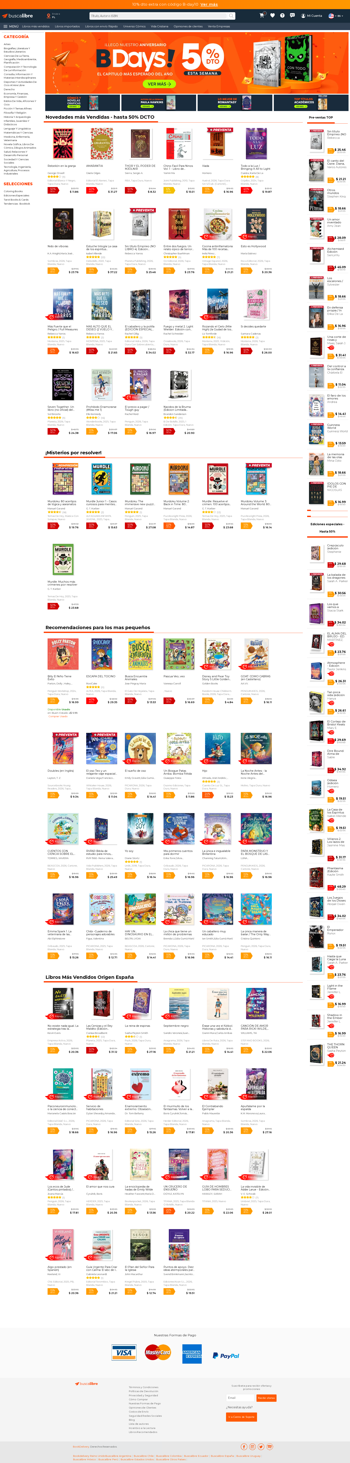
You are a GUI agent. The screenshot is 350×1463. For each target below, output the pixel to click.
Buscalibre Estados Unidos (137, 1459)
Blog (132, 1420)
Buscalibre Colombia (169, 1455)
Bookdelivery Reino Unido (89, 1455)
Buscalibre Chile (144, 1455)
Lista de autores (139, 1424)
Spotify (269, 1446)
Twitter (261, 1446)
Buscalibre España (222, 1455)
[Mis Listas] (272, 16)
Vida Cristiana (159, 26)
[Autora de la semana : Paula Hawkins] (158, 103)
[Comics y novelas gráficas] (82, 103)
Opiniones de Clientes (142, 1407)
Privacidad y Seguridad (143, 1395)
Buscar (231, 16)
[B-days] (196, 63)
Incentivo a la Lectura (142, 1428)
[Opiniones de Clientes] (292, 16)
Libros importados (67, 26)
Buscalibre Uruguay (248, 1455)
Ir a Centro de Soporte (241, 1417)
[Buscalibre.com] (17, 16)
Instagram (252, 1446)
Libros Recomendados (143, 1432)
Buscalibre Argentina (118, 1455)
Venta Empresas (219, 26)
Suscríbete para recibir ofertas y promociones (252, 1387)
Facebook (244, 1446)
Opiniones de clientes (188, 26)
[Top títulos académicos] (311, 103)
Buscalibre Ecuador (196, 1455)
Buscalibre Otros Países (171, 1459)
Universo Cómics (134, 26)
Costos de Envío (139, 1411)
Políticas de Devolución (143, 1391)
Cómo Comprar (138, 1399)
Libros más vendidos (35, 26)
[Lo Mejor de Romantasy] (235, 103)
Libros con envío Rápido (101, 26)
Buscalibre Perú (108, 1459)
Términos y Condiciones (143, 1387)
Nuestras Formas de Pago (145, 1403)
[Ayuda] (282, 16)
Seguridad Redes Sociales (145, 1416)
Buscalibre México (84, 1459)
